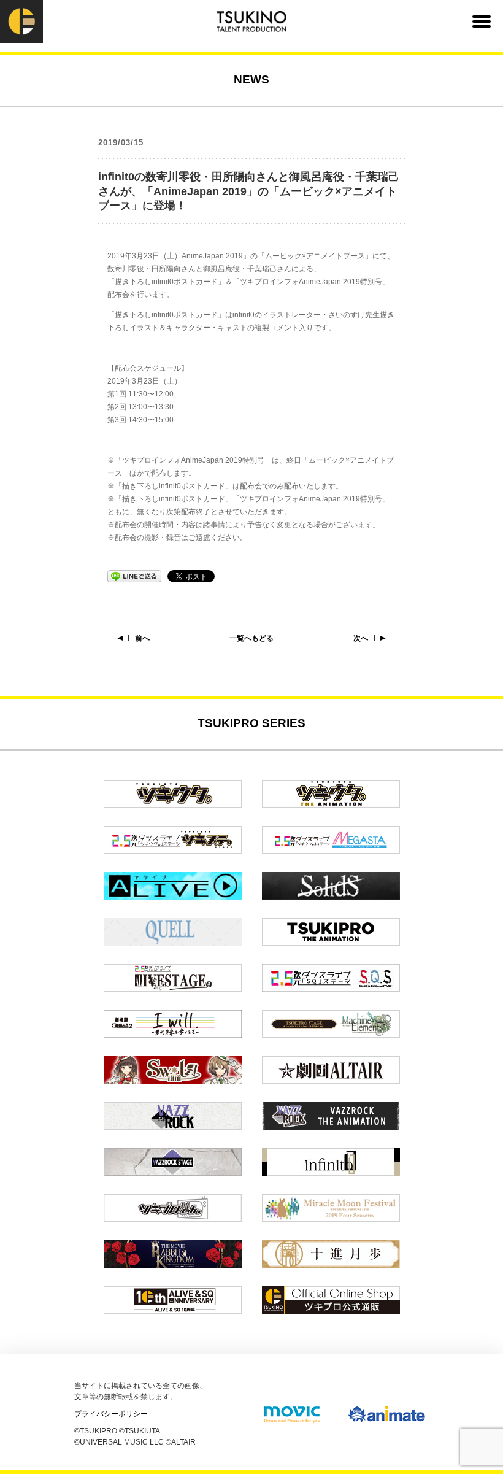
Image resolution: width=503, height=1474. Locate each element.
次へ (360, 638)
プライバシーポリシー (111, 1414)
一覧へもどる (251, 638)
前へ (142, 638)
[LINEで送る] (134, 575)
